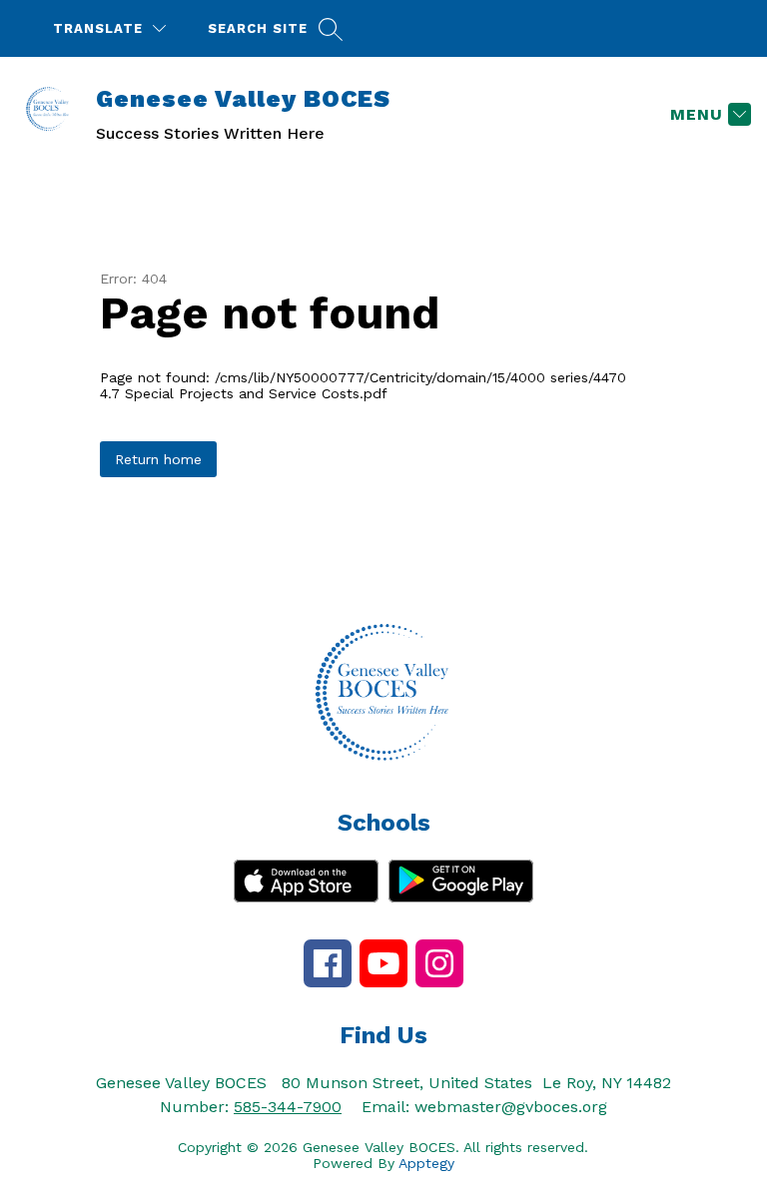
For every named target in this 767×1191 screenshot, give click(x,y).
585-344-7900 (288, 1106)
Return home (158, 459)
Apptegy (426, 1163)
